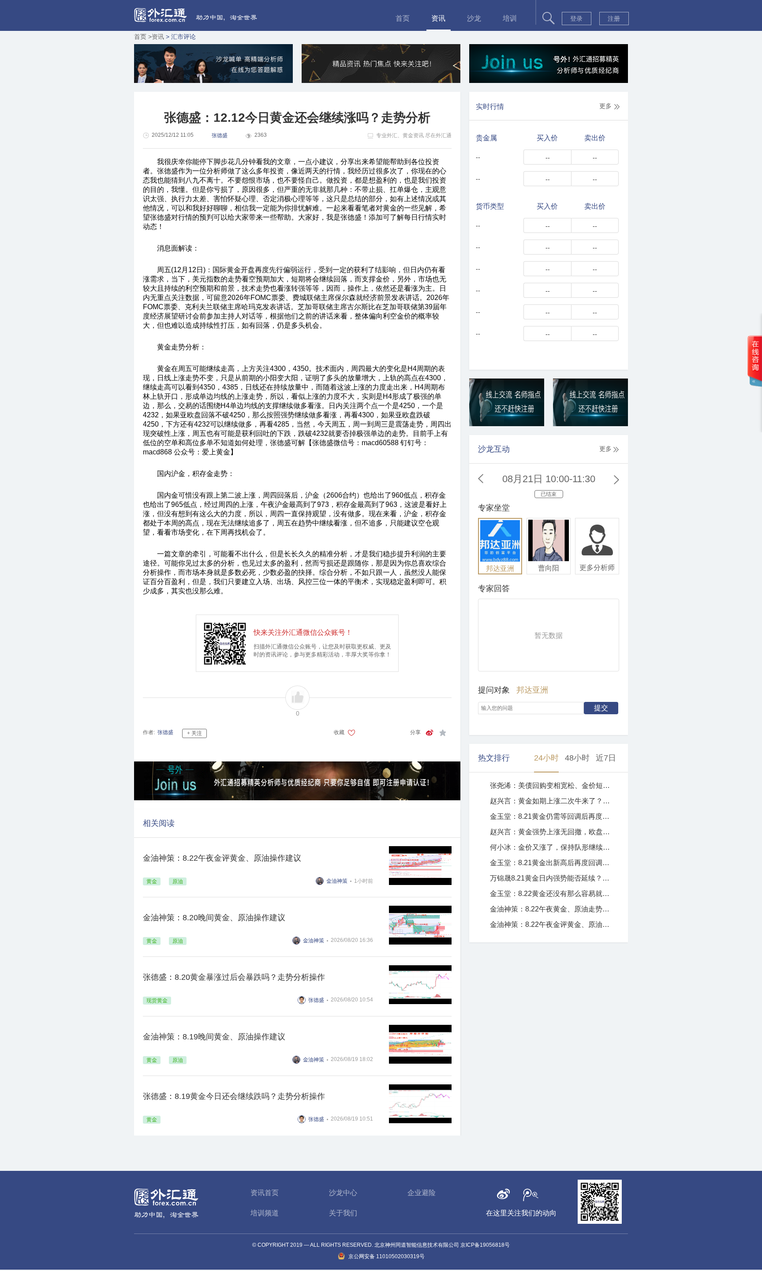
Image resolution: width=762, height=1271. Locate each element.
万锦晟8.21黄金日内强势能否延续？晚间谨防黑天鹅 (551, 878)
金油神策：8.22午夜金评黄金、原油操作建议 (222, 858)
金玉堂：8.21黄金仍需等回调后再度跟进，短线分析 (551, 816)
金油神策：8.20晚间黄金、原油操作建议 (214, 917)
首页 (403, 18)
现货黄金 (157, 1000)
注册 (614, 18)
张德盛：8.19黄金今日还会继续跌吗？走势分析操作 (234, 1096)
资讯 (438, 18)
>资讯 (157, 36)
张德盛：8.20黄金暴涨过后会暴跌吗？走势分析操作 (234, 977)
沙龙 (474, 18)
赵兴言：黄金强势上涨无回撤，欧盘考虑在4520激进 (551, 832)
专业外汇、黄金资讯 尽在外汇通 (414, 135)
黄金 (151, 881)
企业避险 (421, 1192)
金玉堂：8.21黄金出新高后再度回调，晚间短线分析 (551, 862)
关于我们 (343, 1213)
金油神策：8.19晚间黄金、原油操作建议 (214, 1036)
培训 (510, 18)
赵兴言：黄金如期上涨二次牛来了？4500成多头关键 (551, 801)
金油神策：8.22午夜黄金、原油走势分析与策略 (551, 909)
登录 (576, 18)
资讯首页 (264, 1192)
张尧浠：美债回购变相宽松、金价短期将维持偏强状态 (551, 785)
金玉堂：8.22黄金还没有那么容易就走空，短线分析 (551, 893)
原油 (177, 881)
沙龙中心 (343, 1192)
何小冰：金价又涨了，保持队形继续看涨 (551, 847)
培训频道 (264, 1213)
